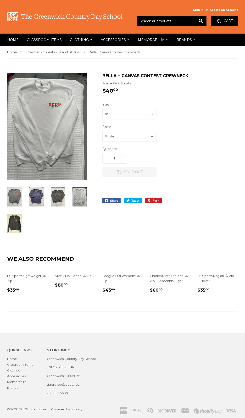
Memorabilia (151, 40)
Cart (228, 21)
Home (13, 40)
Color (106, 127)
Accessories (114, 40)
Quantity (109, 149)
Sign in (198, 10)
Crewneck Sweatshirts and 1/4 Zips (52, 52)
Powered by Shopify (66, 409)
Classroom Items (44, 40)
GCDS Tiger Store (32, 409)
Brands (184, 40)
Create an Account (224, 10)
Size (105, 104)
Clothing (80, 40)
